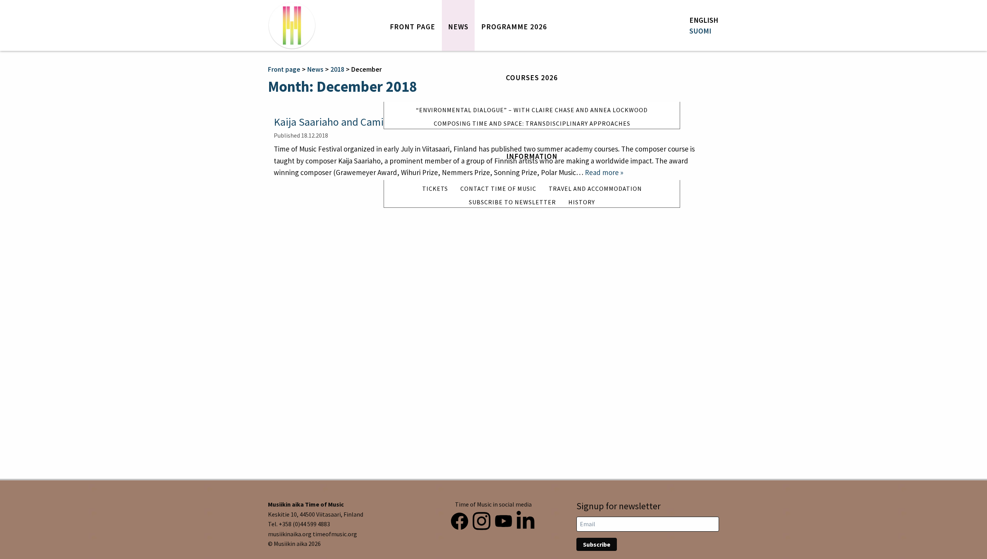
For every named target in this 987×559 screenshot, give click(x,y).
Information (532, 156)
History (581, 202)
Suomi (700, 30)
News (458, 26)
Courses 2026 (532, 77)
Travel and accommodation (595, 188)
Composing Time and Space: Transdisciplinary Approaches (532, 123)
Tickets (435, 188)
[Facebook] (459, 519)
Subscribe (596, 544)
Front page (412, 26)
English (703, 20)
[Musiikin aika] (292, 25)
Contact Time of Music (498, 188)
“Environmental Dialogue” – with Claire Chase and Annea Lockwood (532, 110)
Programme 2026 (514, 26)
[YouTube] (503, 519)
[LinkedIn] (525, 519)
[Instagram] (481, 519)
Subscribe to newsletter (512, 202)
